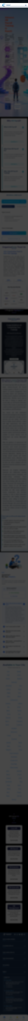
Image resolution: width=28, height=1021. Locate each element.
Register (14, 59)
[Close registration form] (26, 36)
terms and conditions (13, 55)
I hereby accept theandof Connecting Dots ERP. (13, 56)
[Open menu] (26, 5)
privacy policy (20, 55)
